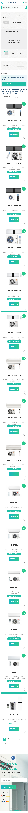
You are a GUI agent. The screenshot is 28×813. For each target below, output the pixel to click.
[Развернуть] (20, 34)
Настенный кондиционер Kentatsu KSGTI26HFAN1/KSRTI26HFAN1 (14, 636)
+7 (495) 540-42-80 (12, 2)
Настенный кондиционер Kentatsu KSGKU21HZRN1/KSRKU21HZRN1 (14, 594)
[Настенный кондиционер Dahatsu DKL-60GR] (14, 703)
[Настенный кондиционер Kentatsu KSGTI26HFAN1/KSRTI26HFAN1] (14, 618)
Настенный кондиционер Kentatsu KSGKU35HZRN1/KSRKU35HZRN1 (14, 509)
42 (23, 739)
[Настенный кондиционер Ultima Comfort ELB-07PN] (14, 321)
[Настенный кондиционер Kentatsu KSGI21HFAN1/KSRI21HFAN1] (14, 661)
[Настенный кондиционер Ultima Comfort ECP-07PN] (14, 449)
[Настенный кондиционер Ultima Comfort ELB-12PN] (14, 237)
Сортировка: (6, 96)
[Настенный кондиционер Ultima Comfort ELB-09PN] (14, 279)
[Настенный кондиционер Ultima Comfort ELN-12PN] (14, 109)
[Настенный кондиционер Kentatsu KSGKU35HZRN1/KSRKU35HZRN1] (14, 491)
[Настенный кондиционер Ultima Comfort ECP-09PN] (14, 406)
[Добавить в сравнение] (24, 138)
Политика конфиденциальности (14, 810)
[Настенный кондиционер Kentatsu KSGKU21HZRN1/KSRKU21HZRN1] (14, 576)
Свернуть (21, 15)
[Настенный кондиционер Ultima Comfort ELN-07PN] (14, 194)
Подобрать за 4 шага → (14, 83)
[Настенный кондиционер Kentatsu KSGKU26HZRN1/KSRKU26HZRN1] (14, 534)
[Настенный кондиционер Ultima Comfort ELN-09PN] (14, 152)
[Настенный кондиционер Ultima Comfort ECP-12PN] (14, 364)
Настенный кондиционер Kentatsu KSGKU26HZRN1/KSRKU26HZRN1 (14, 551)
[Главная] (1, 73)
